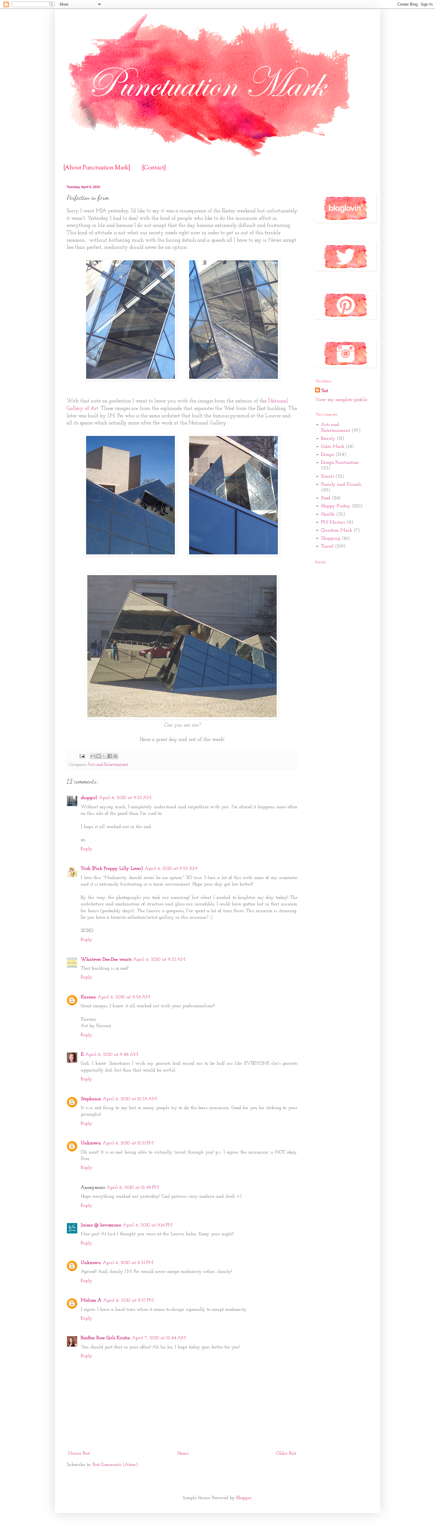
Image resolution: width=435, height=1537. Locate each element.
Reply (86, 849)
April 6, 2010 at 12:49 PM (133, 1187)
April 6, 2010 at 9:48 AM (111, 1054)
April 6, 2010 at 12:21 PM (128, 1143)
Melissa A (91, 1300)
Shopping (330, 538)
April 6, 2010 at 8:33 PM (128, 1262)
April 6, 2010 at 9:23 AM (125, 797)
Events (327, 476)
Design (327, 454)
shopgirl (89, 797)
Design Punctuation (340, 462)
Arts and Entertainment (107, 765)
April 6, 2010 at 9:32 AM (171, 868)
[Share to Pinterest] (115, 756)
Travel (327, 546)
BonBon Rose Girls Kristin (105, 1338)
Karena (88, 997)
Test (324, 391)
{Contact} (154, 168)
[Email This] (93, 756)
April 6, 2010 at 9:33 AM (159, 959)
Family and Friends (341, 484)
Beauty (328, 438)
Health (328, 514)
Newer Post (79, 1453)
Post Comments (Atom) (115, 1464)
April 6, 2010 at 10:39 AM (130, 1099)
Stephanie (91, 1099)
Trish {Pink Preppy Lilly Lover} (112, 868)
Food (325, 498)
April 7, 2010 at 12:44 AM (159, 1338)
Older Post (286, 1453)
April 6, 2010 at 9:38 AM (124, 997)
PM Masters (333, 522)
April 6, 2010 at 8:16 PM (148, 1225)
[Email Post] (82, 756)
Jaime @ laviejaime (101, 1225)
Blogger (244, 1498)
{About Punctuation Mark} (97, 168)
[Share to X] (104, 756)
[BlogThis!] (99, 756)
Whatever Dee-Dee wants (106, 959)
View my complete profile (341, 399)
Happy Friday (335, 506)
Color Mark (332, 446)
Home (182, 1453)
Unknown (91, 1143)
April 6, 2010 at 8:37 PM (128, 1300)
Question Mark (336, 530)
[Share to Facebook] (110, 756)
